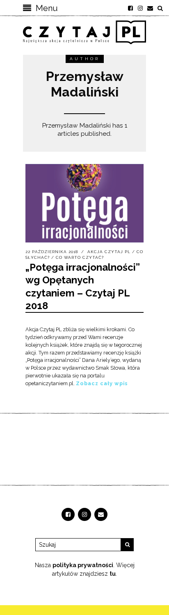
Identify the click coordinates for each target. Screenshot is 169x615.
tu (113, 573)
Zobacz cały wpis (102, 383)
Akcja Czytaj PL (108, 251)
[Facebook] (130, 8)
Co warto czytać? (80, 257)
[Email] (150, 8)
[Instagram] (140, 8)
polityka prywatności (83, 565)
